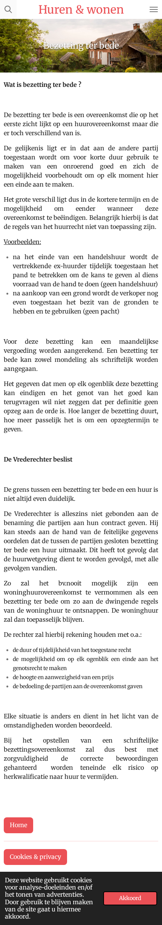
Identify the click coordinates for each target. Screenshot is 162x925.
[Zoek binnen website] (8, 9)
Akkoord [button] (130, 898)
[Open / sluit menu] (153, 9)
